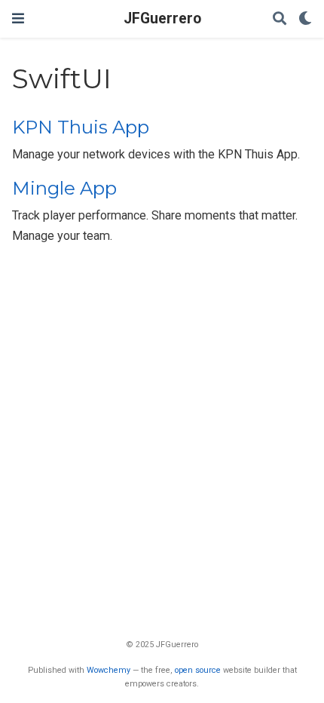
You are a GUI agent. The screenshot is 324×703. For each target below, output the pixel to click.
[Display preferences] (305, 19)
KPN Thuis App (80, 127)
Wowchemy (108, 670)
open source (198, 670)
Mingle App (64, 188)
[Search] (279, 19)
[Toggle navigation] (18, 18)
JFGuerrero (162, 18)
